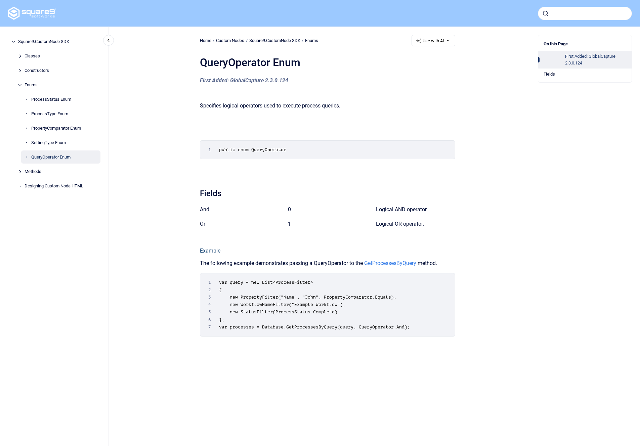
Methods (33, 171)
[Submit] (545, 13)
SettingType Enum (48, 142)
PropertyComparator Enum (56, 128)
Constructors (37, 70)
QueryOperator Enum (51, 157)
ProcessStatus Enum (51, 99)
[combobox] (585, 13)
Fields (549, 74)
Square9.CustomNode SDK (43, 41)
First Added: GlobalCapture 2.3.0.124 (590, 59)
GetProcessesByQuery (390, 263)
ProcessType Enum (49, 113)
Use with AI (433, 40)
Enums (31, 84)
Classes (32, 55)
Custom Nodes (230, 40)
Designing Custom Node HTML (54, 185)
